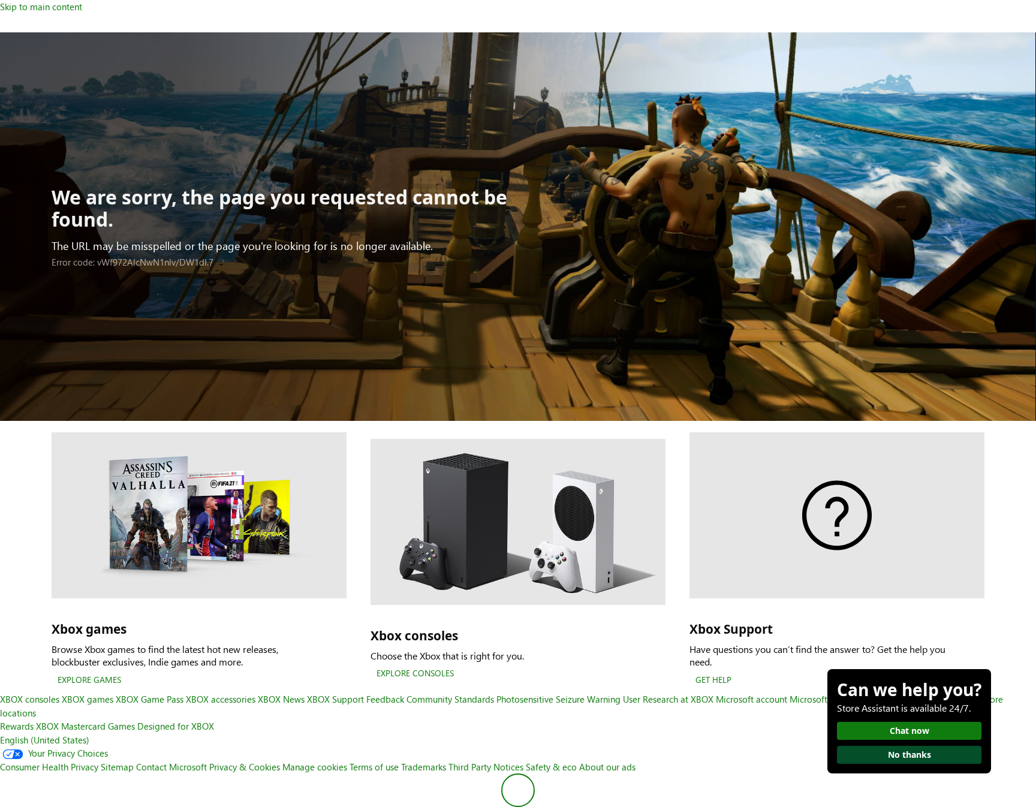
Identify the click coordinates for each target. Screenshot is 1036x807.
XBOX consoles (29, 699)
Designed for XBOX (175, 726)
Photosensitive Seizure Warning (558, 699)
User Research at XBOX (669, 699)
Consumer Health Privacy (49, 767)
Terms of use (374, 767)
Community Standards (450, 699)
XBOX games (87, 699)
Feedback (385, 699)
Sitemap (117, 767)
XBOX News (281, 699)
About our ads (607, 767)
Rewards (17, 726)
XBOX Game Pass (149, 699)
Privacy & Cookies (244, 767)
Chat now (909, 730)
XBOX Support (335, 699)
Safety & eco (551, 767)
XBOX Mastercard (71, 726)
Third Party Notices (485, 767)
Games (121, 726)
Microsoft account (751, 699)
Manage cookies (314, 767)
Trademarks (423, 767)
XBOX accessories (220, 699)
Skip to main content (41, 7)
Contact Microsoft (171, 767)
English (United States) (44, 740)
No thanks (909, 754)
